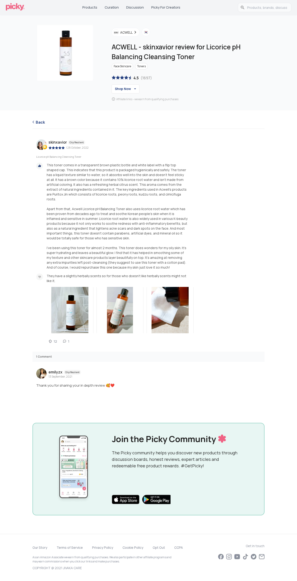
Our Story (39, 547)
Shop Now (123, 89)
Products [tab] (89, 7)
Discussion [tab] (135, 7)
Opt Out (159, 547)
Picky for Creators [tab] (165, 7)
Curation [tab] (112, 7)
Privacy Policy (102, 547)
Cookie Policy (133, 547)
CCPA (178, 547)
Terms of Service (70, 547)
